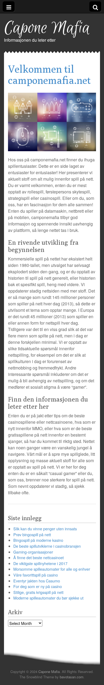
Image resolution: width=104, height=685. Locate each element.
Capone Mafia (47, 28)
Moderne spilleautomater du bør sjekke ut (48, 598)
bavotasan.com (71, 676)
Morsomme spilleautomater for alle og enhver (51, 569)
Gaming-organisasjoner (33, 552)
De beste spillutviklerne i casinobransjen (47, 546)
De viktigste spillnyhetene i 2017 (40, 563)
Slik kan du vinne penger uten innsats (45, 528)
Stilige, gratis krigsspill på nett (38, 592)
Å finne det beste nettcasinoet (38, 557)
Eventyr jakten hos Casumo (36, 580)
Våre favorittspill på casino (35, 575)
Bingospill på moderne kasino (38, 540)
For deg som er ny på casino (37, 586)
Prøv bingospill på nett (32, 534)
